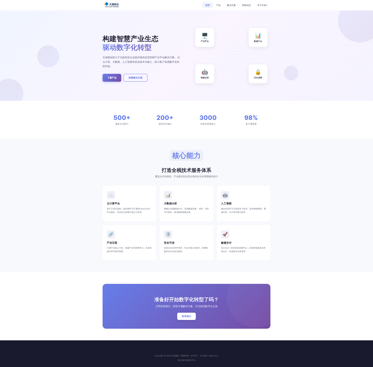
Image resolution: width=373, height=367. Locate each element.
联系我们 (186, 316)
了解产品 (112, 77)
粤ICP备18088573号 (186, 360)
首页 (207, 5)
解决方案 (231, 5)
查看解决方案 (135, 77)
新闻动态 (246, 5)
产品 (218, 5)
